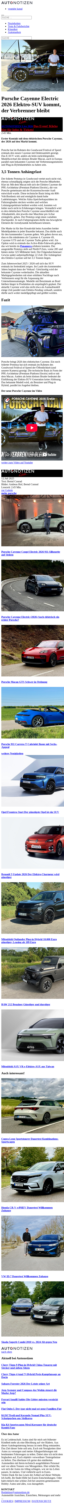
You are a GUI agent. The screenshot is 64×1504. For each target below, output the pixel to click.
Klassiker (13, 29)
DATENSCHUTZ (41, 1501)
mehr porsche (9, 493)
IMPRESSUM (22, 1501)
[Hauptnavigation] (2, 15)
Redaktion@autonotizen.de (15, 1492)
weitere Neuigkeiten (12, 753)
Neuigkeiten (14, 23)
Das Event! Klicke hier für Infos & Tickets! (29, 127)
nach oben (6, 1351)
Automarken (14, 32)
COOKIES (7, 1501)
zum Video (17, 462)
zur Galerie (7, 490)
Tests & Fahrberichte (18, 26)
